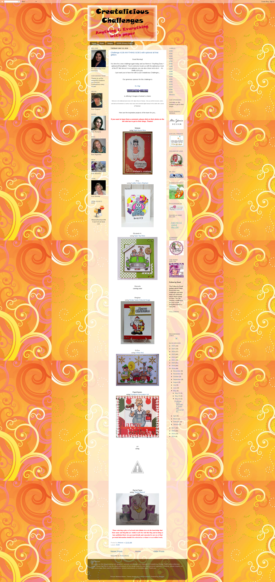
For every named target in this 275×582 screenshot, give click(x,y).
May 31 (177, 393)
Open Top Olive (139, 236)
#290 (171, 76)
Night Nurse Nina (140, 130)
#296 (171, 92)
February (176, 421)
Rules (102, 43)
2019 (173, 365)
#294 (171, 87)
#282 (171, 56)
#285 (171, 64)
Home (94, 43)
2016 (173, 431)
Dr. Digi (137, 86)
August (175, 382)
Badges (110, 43)
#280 (171, 51)
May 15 (177, 399)
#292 (171, 82)
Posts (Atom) (124, 556)
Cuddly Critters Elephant (139, 183)
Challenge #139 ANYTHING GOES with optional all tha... (179, 406)
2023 (173, 354)
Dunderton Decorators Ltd (140, 394)
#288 (171, 71)
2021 (173, 360)
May (175, 391)
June (175, 388)
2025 (173, 349)
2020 (173, 363)
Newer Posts (116, 551)
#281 (171, 53)
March (175, 419)
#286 (171, 66)
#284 (171, 61)
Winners (172, 94)
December (177, 371)
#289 (171, 74)
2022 (173, 357)
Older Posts (159, 551)
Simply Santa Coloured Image (139, 300)
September (177, 379)
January (176, 424)
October (176, 376)
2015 (173, 433)
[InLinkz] (176, 338)
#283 (171, 58)
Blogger (161, 576)
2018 (173, 368)
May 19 (177, 396)
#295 (171, 89)
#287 (171, 69)
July (174, 385)
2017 (173, 428)
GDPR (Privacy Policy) (125, 43)
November (177, 374)
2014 (173, 436)
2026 (173, 346)
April (175, 416)
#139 (118, 545)
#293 (171, 84)
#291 (171, 79)
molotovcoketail (144, 576)
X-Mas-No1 (140, 353)
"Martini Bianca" (139, 492)
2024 (173, 351)
